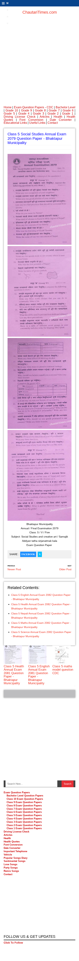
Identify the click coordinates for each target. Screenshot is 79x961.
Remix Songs (11, 871)
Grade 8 (40, 110)
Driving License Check (19, 116)
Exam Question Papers (29, 107)
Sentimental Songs (14, 861)
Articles (44, 116)
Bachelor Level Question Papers (25, 795)
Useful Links (37, 122)
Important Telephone (15, 851)
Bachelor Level (65, 107)
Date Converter (61, 119)
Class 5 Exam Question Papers (24, 815)
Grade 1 (67, 113)
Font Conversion (31, 119)
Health (58, 116)
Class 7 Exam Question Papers (24, 808)
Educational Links (15, 122)
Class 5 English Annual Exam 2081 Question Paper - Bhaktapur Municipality (39, 675)
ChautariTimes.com (39, 12)
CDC (50, 107)
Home (8, 107)
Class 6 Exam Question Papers (24, 812)
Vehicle (8, 854)
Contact (53, 122)
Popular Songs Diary (15, 858)
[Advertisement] (39, 57)
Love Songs (10, 864)
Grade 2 (53, 113)
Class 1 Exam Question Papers (24, 828)
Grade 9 (26, 110)
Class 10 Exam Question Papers (25, 799)
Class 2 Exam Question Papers (24, 825)
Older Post (65, 569)
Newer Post (14, 569)
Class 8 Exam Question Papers (24, 805)
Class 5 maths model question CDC (62, 670)
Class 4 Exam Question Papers (24, 818)
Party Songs (11, 867)
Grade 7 (54, 110)
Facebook (28, 554)
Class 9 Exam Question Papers (24, 802)
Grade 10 (12, 110)
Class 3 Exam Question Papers (24, 822)
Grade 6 (68, 110)
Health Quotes (12, 841)
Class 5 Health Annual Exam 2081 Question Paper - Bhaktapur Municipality (14, 675)
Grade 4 (24, 113)
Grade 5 (9, 113)
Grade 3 (38, 113)
